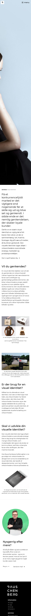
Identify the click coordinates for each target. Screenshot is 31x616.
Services (11, 607)
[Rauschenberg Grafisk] (2, 2)
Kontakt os (11, 609)
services (4, 189)
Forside (11, 602)
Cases (10, 604)
